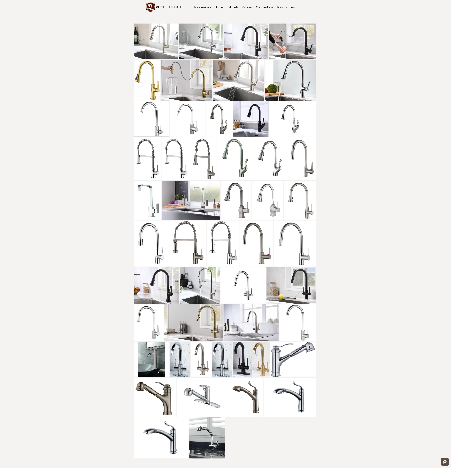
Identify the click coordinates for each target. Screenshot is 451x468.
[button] (202, 7)
